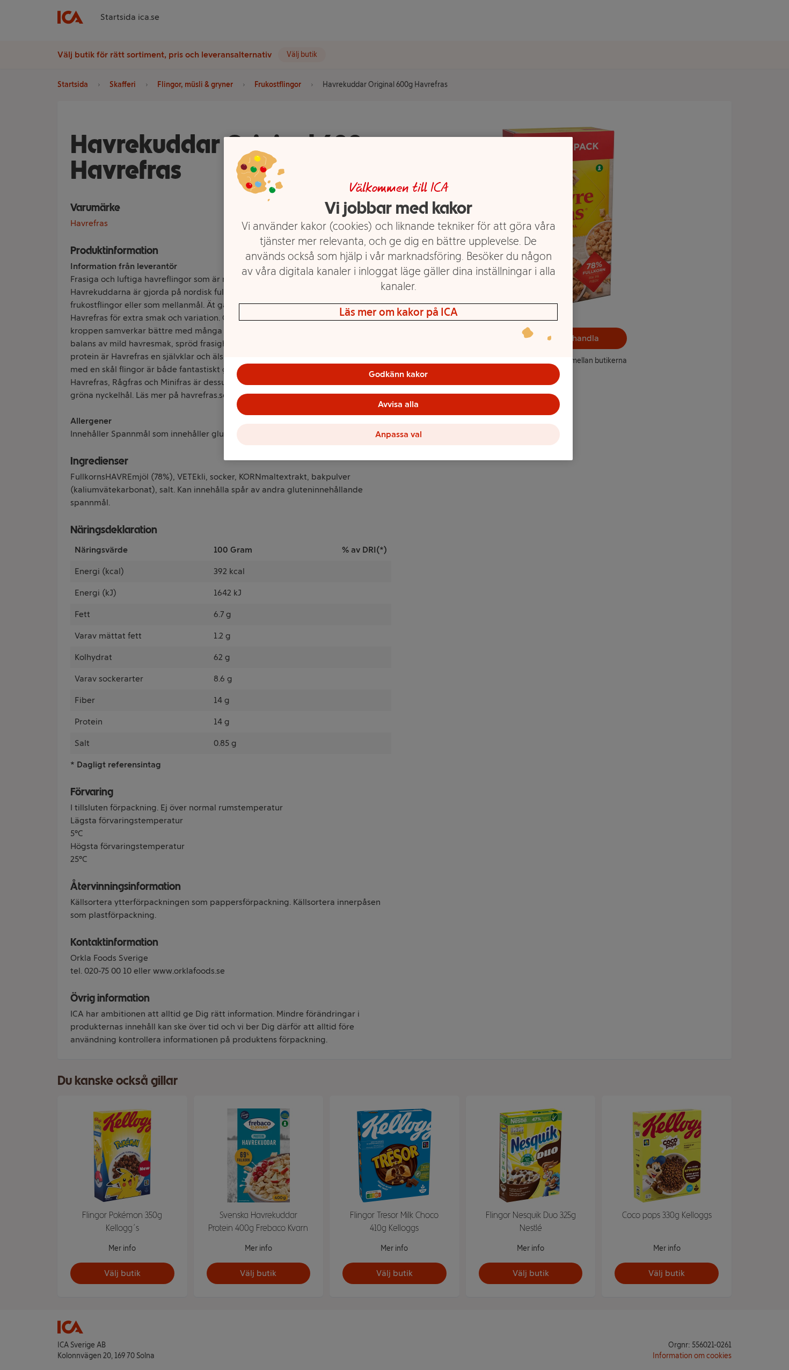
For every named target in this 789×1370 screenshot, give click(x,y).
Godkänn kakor (398, 374)
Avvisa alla (398, 404)
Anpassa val (398, 434)
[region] (398, 298)
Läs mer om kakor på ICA (398, 312)
